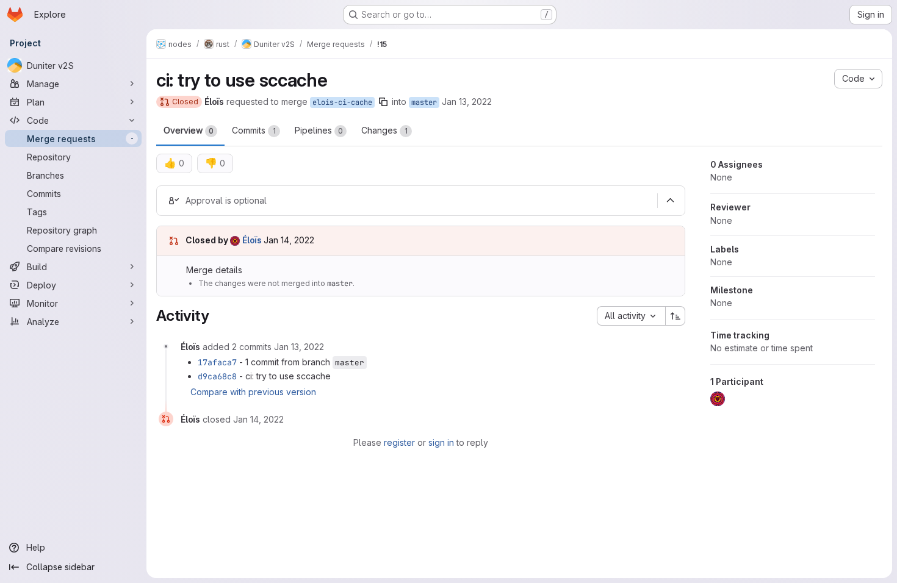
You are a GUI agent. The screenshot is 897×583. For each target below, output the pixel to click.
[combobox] (631, 316)
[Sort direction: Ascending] (675, 316)
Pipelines (319, 130)
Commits (254, 130)
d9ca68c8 (217, 376)
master (424, 102)
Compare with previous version (253, 392)
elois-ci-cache (342, 102)
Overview (189, 130)
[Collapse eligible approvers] (670, 200)
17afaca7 (217, 362)
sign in (441, 442)
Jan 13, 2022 (467, 101)
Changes (384, 130)
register (399, 442)
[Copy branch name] (383, 102)
